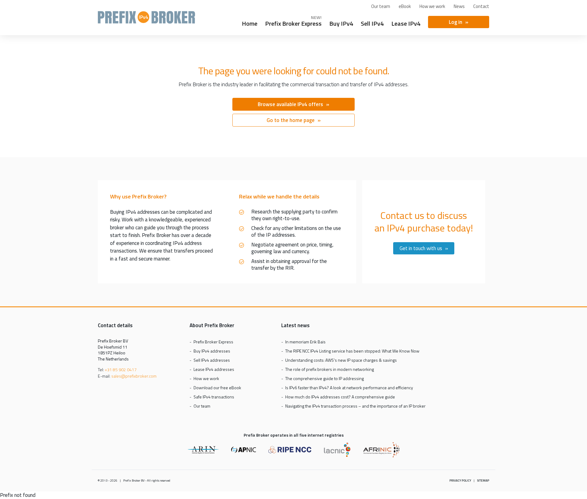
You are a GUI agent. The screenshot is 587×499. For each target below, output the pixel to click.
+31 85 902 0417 (121, 369)
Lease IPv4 (405, 23)
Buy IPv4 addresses (212, 351)
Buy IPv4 (341, 23)
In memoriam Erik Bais (305, 341)
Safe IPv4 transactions (214, 397)
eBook (405, 6)
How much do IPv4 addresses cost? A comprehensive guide (340, 397)
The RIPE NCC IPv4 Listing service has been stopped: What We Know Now (352, 351)
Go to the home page (291, 120)
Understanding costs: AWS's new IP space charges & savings (341, 360)
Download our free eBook (217, 387)
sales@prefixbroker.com (134, 376)
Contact (481, 6)
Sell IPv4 (372, 23)
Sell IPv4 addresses (212, 360)
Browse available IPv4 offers (290, 104)
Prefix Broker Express (146, 20)
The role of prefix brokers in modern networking (329, 369)
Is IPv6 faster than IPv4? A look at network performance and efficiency (349, 387)
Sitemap (483, 480)
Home (249, 23)
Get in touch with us (421, 248)
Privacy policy (460, 480)
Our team (380, 6)
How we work (432, 6)
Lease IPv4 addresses (214, 369)
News (459, 6)
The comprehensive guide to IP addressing (324, 378)
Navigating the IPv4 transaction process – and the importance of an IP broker (355, 406)
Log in (455, 22)
